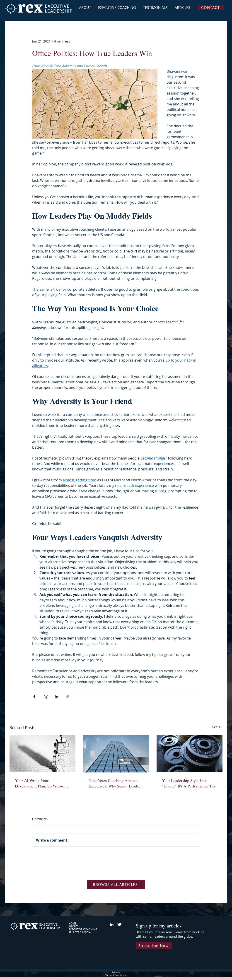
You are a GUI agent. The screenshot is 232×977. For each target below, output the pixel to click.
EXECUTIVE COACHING (82, 929)
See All (217, 727)
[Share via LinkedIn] (56, 697)
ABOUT (73, 926)
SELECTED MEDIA (79, 932)
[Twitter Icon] (119, 924)
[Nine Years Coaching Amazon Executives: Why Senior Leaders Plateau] (116, 753)
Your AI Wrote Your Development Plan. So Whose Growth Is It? (39, 783)
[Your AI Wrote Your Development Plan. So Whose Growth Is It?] (42, 753)
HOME (72, 923)
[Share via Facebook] (34, 697)
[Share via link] (67, 697)
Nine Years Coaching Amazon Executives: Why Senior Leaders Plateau (115, 783)
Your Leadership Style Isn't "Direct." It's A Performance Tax (188, 783)
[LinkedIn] (111, 924)
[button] (154, 945)
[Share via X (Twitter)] (45, 697)
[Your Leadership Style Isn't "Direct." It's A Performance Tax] (189, 753)
